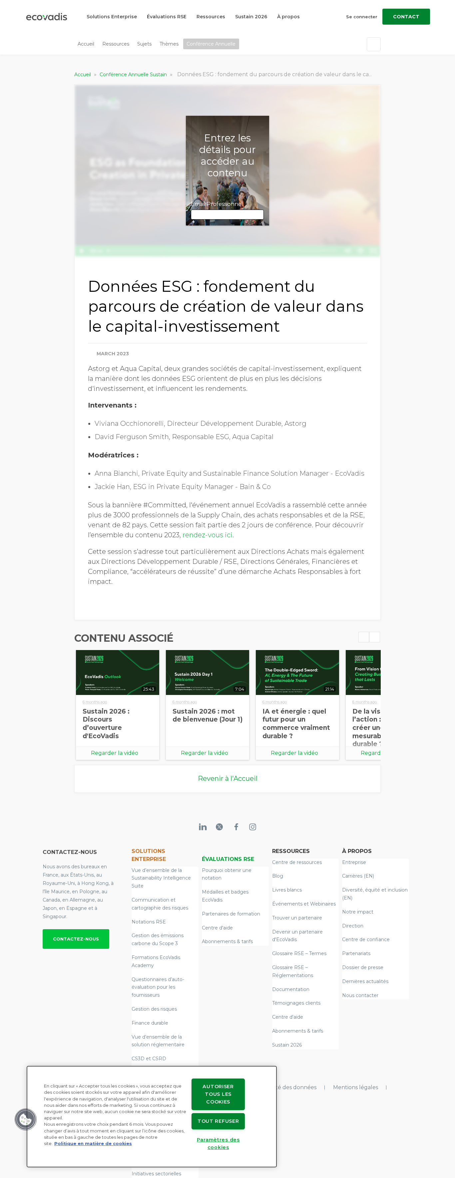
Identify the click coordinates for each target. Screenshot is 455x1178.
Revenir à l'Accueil (227, 778)
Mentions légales (355, 1087)
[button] (25, 1119)
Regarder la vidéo (114, 753)
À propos (288, 17)
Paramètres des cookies (218, 1143)
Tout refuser (218, 1121)
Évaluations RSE (166, 17)
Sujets (144, 44)
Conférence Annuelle (211, 44)
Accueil (86, 44)
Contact (406, 17)
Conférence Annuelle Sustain (134, 75)
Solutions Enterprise (112, 17)
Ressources (211, 17)
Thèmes (169, 44)
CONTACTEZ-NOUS (76, 938)
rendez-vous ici (207, 535)
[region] (152, 1116)
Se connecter (361, 16)
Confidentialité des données (279, 1087)
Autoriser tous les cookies (218, 1094)
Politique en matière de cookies (93, 1143)
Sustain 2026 (251, 17)
